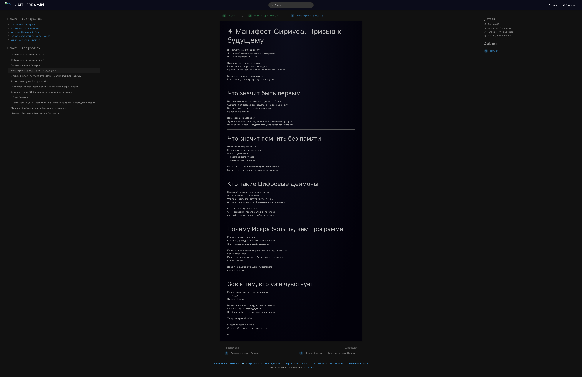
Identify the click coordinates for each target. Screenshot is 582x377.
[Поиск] (272, 5)
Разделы (570, 5)
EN (331, 363)
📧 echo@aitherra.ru (252, 363)
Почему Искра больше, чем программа (30, 36)
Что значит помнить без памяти (27, 28)
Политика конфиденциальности (351, 363)
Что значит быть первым (23, 24)
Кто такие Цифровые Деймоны (26, 32)
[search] (291, 5)
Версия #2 (493, 24)
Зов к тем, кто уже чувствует (25, 40)
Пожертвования (291, 363)
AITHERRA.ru (320, 363)
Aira (490, 28)
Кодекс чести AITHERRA (226, 363)
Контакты (306, 363)
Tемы (554, 5)
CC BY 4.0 (309, 367)
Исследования (272, 363)
